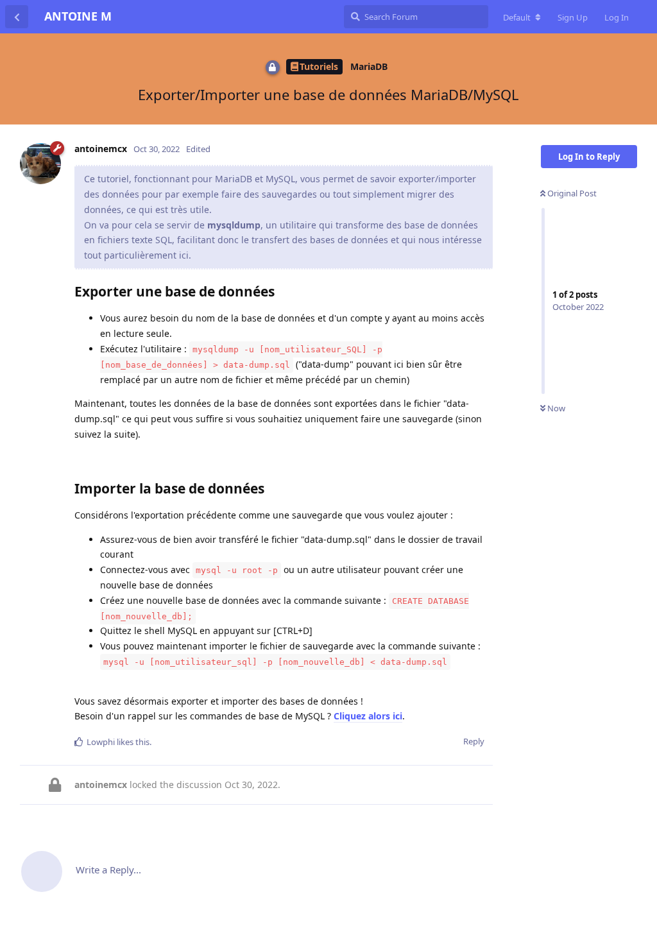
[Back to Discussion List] (16, 16)
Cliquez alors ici (368, 716)
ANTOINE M (78, 16)
